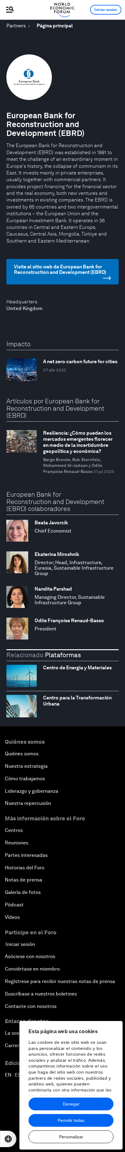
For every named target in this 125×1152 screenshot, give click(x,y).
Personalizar (71, 1136)
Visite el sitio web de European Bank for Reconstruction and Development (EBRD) (60, 269)
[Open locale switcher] (8, 1139)
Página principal (55, 26)
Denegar (71, 1104)
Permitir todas (71, 1120)
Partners (16, 26)
